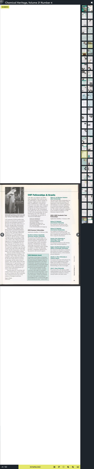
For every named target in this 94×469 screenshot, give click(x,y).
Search (5, 7)
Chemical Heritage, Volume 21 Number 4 (28, 2)
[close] (92, 2)
